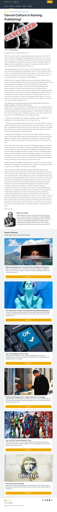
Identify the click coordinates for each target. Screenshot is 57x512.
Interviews (18, 6)
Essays (24, 6)
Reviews (30, 6)
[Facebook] (49, 500)
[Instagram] (45, 500)
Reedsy (11, 503)
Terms (6, 505)
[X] (43, 500)
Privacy (10, 505)
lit (10, 2)
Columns (11, 6)
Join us (50, 1)
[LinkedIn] (47, 500)
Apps (16, 1)
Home (5, 6)
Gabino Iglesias (14, 50)
